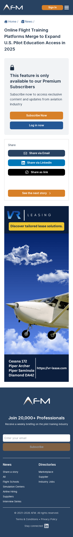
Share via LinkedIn (39, 162)
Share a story (10, 471)
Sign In (52, 7)
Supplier (43, 476)
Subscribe (36, 447)
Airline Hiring (10, 491)
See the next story (34, 193)
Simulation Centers (13, 486)
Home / (13, 21)
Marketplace (46, 471)
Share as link (39, 172)
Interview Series (12, 501)
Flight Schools (11, 481)
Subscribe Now (36, 115)
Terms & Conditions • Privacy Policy (36, 519)
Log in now (36, 125)
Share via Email (39, 153)
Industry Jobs (47, 481)
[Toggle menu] (66, 7)
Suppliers (8, 496)
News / (29, 21)
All (4, 476)
